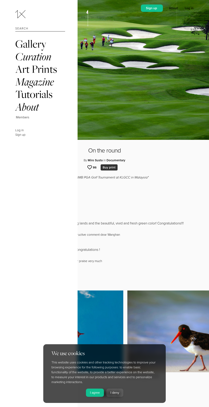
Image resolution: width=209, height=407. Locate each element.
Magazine (34, 81)
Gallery (30, 43)
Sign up (20, 135)
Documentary (116, 160)
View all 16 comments (37, 268)
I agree (95, 393)
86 (95, 167)
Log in (19, 130)
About (27, 106)
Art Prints (36, 69)
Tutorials (33, 94)
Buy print (109, 167)
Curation (33, 56)
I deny (114, 393)
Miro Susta (95, 160)
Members (22, 117)
